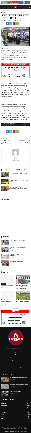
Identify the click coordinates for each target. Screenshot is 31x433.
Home (2, 10)
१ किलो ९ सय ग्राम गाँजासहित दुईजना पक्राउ (18, 240)
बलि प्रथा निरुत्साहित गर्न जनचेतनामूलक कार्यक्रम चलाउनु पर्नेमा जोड (7, 142)
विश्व (18, 428)
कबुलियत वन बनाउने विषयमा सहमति (22, 301)
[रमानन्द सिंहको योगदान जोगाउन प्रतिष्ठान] (5, 174)
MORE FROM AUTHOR (19, 169)
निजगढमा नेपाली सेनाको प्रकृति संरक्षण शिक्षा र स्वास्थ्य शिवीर (24, 141)
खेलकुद (11, 428)
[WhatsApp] (17, 23)
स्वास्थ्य (15, 428)
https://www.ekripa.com (15, 160)
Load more (15, 268)
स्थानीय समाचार (19, 283)
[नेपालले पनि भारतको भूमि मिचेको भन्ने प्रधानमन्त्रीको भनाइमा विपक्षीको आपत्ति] (5, 188)
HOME (3, 176)
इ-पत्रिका (25, 428)
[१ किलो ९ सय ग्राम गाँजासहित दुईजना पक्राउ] (5, 242)
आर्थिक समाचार (6, 428)
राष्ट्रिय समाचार (7, 10)
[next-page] (5, 194)
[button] (2, 7)
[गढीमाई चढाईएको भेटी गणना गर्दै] (5, 393)
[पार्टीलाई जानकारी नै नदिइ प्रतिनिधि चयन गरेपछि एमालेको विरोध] (5, 256)
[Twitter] (10, 23)
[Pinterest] (14, 23)
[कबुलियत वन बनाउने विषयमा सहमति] (23, 295)
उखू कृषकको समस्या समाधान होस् (7, 301)
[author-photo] (15, 156)
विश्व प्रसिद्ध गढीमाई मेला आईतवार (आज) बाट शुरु (18, 377)
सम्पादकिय (3, 299)
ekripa (4, 20)
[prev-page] (2, 194)
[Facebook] (7, 23)
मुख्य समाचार (15, 427)
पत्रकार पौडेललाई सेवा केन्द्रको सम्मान (16, 261)
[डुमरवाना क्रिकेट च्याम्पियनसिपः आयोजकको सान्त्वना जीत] (5, 249)
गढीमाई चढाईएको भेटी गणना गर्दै (15, 391)
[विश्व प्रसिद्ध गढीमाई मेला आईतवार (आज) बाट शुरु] (5, 379)
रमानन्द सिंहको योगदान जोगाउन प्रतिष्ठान (18, 173)
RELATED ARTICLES (7, 169)
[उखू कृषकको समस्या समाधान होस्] (8, 295)
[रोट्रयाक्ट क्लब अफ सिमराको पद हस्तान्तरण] (8, 280)
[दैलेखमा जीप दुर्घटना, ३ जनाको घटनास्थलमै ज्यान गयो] (5, 181)
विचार (21, 428)
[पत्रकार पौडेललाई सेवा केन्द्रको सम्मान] (5, 263)
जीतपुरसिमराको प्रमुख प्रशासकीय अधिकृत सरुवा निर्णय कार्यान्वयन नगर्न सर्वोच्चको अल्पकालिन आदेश (22, 287)
